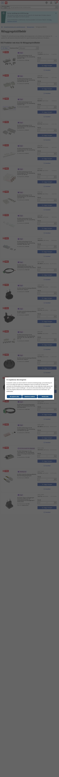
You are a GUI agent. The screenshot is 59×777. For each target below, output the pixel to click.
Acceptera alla (14, 396)
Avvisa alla (45, 396)
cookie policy (9, 391)
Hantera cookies (30, 396)
